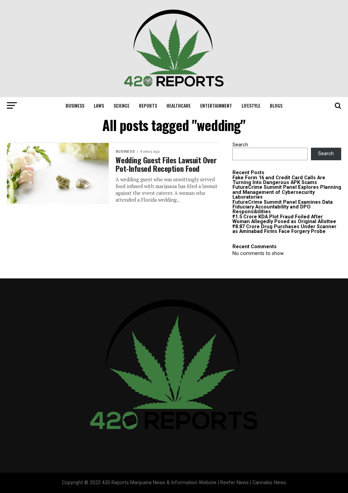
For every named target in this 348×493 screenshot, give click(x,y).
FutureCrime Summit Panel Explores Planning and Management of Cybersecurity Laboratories (286, 192)
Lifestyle (251, 105)
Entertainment (216, 105)
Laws (99, 105)
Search (240, 145)
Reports (148, 105)
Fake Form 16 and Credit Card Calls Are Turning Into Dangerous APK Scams (278, 180)
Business (75, 105)
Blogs (276, 105)
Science (121, 105)
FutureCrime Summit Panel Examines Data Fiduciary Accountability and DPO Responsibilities (282, 207)
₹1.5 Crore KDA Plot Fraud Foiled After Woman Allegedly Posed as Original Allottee (284, 219)
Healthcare (179, 105)
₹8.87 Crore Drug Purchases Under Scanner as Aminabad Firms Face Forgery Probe (284, 229)
